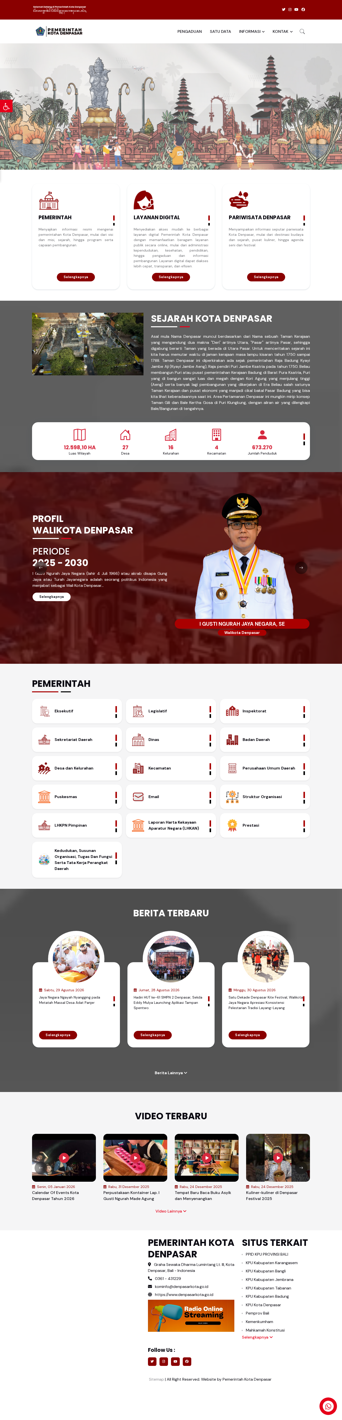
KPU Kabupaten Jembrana (269, 1279)
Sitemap (156, 1379)
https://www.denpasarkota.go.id (183, 1294)
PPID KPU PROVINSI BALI (267, 1254)
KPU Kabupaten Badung (267, 1296)
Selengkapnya (76, 277)
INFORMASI (250, 31)
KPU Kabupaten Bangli (266, 1271)
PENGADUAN (190, 31)
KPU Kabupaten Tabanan (268, 1288)
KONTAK (280, 31)
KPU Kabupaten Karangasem (272, 1262)
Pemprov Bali (257, 1313)
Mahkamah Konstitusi (265, 1330)
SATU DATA (220, 31)
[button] (302, 31)
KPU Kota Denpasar (263, 1304)
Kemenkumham (259, 1321)
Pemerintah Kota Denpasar (247, 1379)
